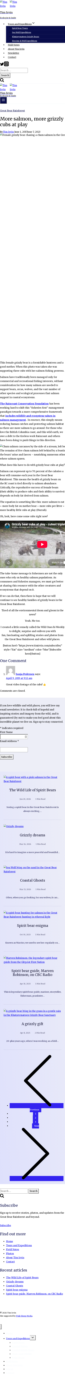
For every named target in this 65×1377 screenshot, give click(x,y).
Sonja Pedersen (25, 674)
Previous (34, 1109)
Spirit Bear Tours (20, 28)
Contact (12, 57)
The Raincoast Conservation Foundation (24, 403)
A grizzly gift (32, 1024)
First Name (6, 732)
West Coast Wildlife (22, 1354)
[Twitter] (2, 65)
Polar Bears (18, 1357)
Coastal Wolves (20, 1346)
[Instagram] (6, 65)
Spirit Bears (18, 1342)
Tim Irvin (8, 131)
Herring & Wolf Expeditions (24, 41)
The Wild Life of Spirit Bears (32, 790)
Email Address (9, 741)
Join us (9, 1369)
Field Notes (14, 45)
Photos (10, 1253)
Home (9, 1241)
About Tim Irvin (16, 49)
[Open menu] (3, 100)
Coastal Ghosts (32, 880)
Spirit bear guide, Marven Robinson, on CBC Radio (32, 973)
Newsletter (13, 53)
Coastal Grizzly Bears (23, 1350)
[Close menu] (1, 1326)
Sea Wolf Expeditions (21, 32)
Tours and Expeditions (19, 1245)
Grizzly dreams (32, 835)
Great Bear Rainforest (12, 110)
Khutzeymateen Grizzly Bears (25, 36)
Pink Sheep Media (24, 1316)
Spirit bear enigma (32, 926)
